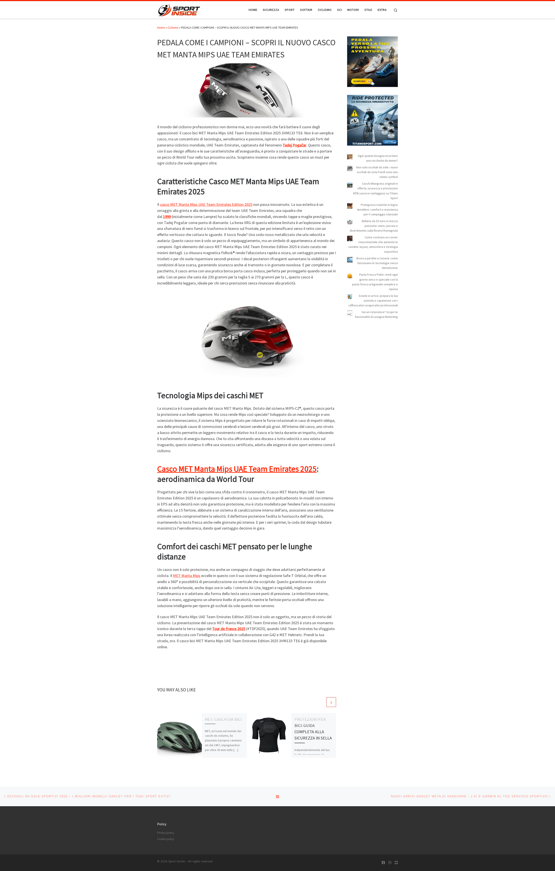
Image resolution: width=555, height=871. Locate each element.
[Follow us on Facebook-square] (383, 862)
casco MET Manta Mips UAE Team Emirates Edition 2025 (206, 204)
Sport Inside (176, 861)
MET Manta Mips (186, 575)
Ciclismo (173, 27)
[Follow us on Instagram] (389, 862)
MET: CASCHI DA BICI (223, 719)
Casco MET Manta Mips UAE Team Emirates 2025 (237, 469)
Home (161, 27)
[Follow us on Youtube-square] (396, 862)
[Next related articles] (331, 702)
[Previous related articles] (321, 702)
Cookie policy (165, 839)
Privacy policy (165, 833)
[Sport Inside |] (179, 9)
